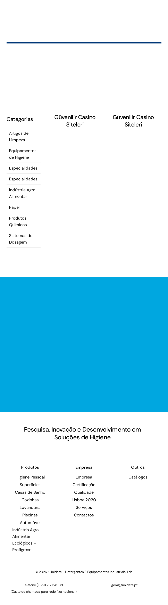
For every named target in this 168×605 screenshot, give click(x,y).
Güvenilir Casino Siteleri (74, 120)
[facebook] (23, 449)
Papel (14, 207)
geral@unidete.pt (124, 585)
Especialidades (23, 168)
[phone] (44, 449)
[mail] (37, 449)
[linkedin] (30, 449)
